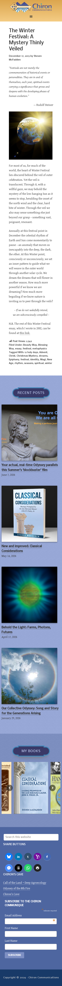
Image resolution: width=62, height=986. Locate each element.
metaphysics (39, 348)
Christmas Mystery (27, 356)
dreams (43, 356)
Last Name (11, 941)
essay (18, 348)
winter (48, 363)
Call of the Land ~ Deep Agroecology (24, 882)
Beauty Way (30, 345)
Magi (43, 359)
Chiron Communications (31, 7)
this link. (25, 333)
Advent (43, 352)
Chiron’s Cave (11, 894)
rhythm (19, 363)
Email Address (30, 916)
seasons (28, 363)
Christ (12, 356)
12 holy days (31, 352)
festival (27, 348)
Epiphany (14, 359)
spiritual (39, 363)
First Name (11, 928)
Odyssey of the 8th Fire (16, 888)
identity (34, 359)
